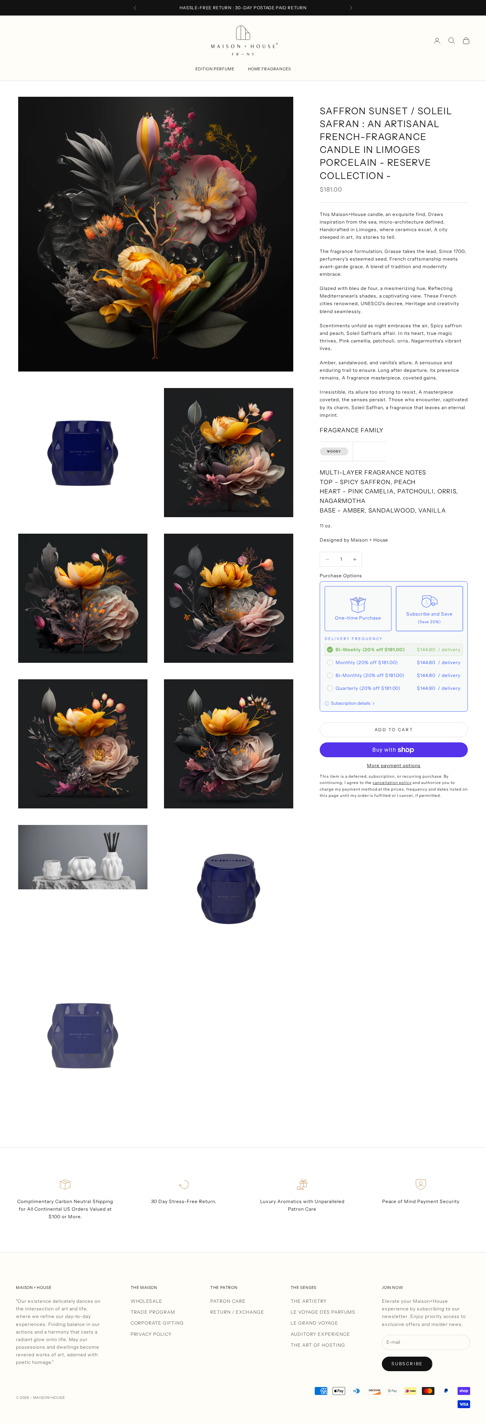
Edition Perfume (215, 68)
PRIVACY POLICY (151, 1334)
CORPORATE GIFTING (157, 1323)
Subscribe (407, 1363)
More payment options (394, 765)
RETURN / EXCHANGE (237, 1312)
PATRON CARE (228, 1301)
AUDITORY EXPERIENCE (320, 1334)
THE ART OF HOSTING (318, 1345)
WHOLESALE (147, 1301)
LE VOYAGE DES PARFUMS (323, 1312)
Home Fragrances (269, 68)
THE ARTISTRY (309, 1301)
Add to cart (394, 729)
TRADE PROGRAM (153, 1312)
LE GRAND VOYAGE (314, 1323)
